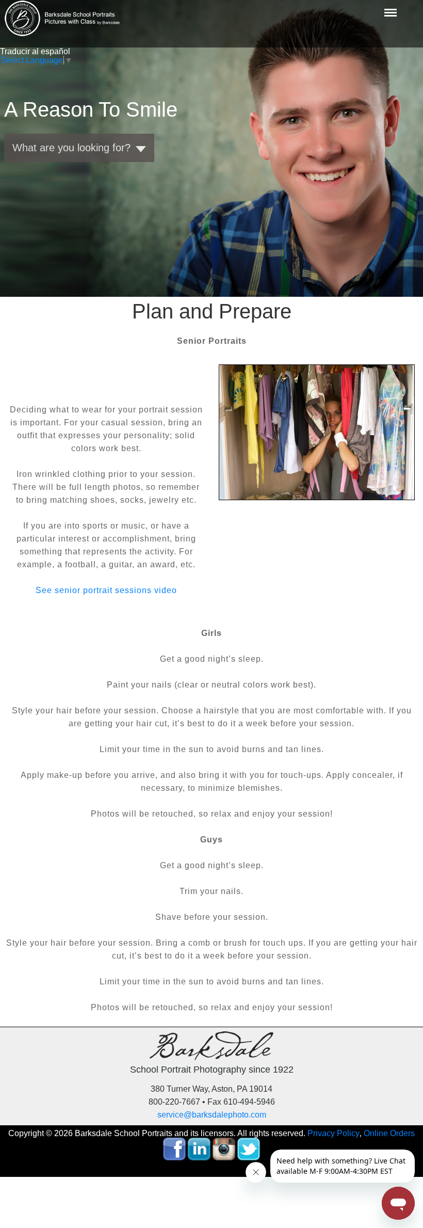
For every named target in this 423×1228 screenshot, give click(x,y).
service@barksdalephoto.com (211, 1114)
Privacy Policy (333, 1133)
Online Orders (389, 1133)
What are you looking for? (71, 147)
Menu (389, 6)
